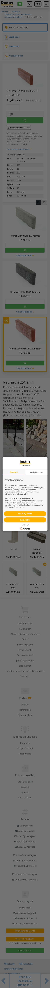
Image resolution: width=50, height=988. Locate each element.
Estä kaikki (25, 520)
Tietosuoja (25, 525)
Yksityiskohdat (36, 472)
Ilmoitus (13, 472)
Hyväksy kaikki (25, 514)
